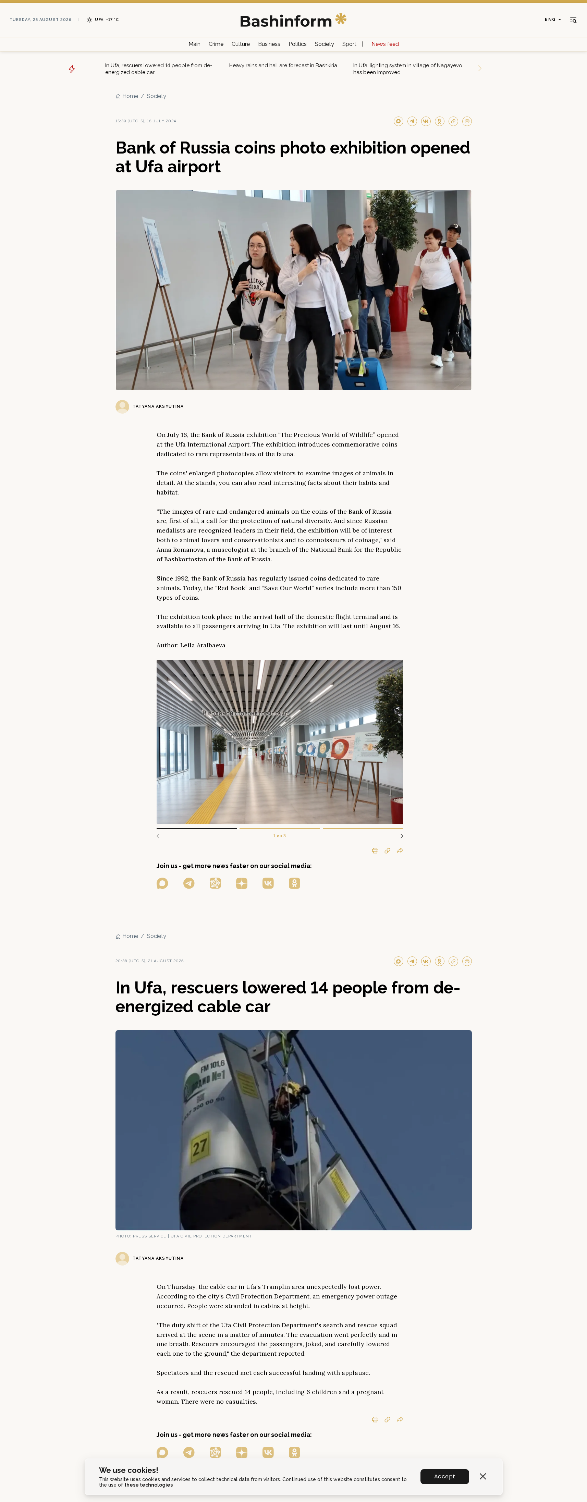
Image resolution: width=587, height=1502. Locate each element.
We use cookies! (128, 1470)
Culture (241, 44)
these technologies (148, 1485)
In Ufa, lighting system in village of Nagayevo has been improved (407, 68)
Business (269, 44)
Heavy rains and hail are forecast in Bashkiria (283, 65)
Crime (216, 44)
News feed (385, 44)
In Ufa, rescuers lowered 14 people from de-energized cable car (158, 68)
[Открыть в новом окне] (162, 883)
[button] (399, 836)
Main (194, 44)
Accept (444, 1476)
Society (324, 44)
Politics (298, 44)
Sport (349, 44)
